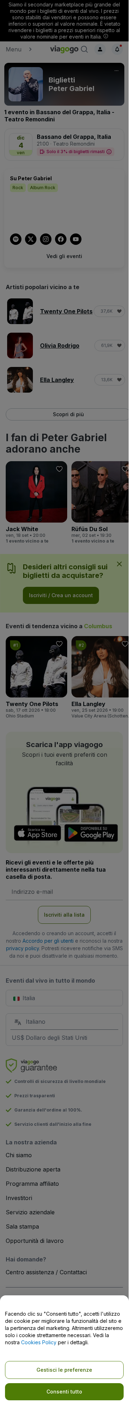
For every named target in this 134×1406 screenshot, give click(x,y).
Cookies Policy (38, 1342)
